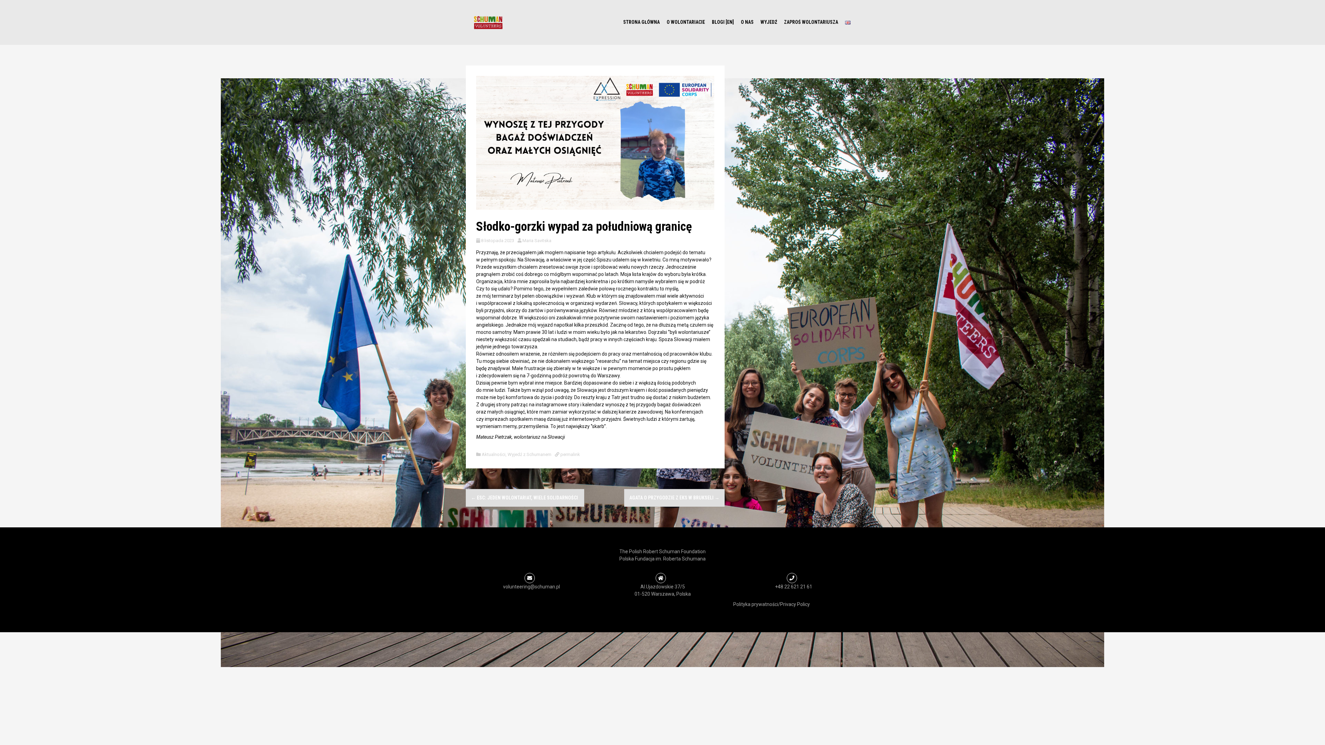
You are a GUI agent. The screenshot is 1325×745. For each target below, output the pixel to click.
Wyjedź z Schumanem (529, 454)
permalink (569, 454)
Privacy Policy (795, 604)
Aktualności (494, 454)
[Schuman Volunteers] (488, 22)
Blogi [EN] (723, 22)
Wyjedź (768, 22)
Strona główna (641, 22)
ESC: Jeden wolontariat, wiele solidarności (525, 497)
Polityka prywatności (755, 604)
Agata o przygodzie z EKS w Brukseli (674, 497)
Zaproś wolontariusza (811, 22)
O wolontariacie (686, 22)
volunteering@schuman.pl (531, 586)
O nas (747, 22)
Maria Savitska (536, 240)
